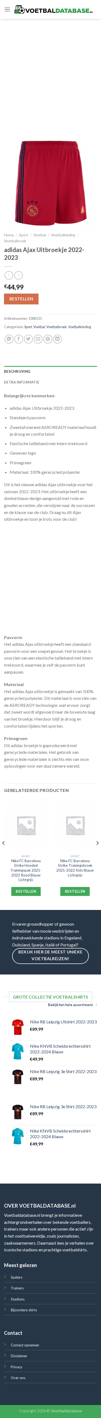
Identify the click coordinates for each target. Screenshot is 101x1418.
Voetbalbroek (15, 241)
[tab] (50, 371)
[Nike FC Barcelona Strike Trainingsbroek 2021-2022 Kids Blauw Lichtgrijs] (75, 825)
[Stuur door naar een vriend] (38, 339)
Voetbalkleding (63, 235)
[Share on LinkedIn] (57, 339)
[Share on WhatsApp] (9, 339)
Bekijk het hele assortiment (70, 1005)
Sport (23, 235)
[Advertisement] (50, 72)
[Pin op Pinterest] (47, 339)
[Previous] (3, 853)
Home (9, 235)
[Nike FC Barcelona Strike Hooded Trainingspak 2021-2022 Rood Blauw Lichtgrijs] (26, 825)
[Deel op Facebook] (18, 339)
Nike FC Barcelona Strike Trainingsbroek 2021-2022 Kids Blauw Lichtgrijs (75, 868)
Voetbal (39, 235)
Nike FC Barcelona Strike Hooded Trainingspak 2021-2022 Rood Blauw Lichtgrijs (25, 870)
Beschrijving (17, 371)
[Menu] (7, 9)
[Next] (97, 853)
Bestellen (21, 298)
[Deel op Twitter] (28, 339)
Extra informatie (21, 382)
